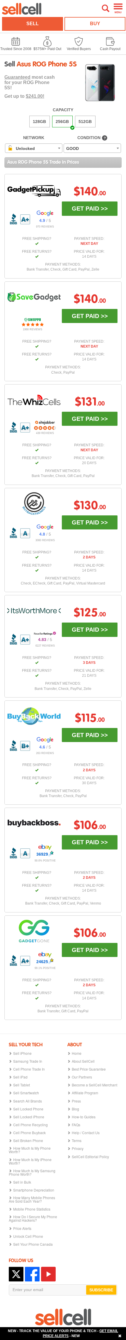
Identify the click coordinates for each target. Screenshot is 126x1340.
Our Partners (82, 1077)
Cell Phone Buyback (29, 1132)
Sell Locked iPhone (28, 1117)
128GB (39, 121)
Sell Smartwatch (26, 1093)
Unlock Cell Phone (28, 1236)
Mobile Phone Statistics (31, 1209)
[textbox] (23, 148)
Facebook (32, 1274)
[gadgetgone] (34, 931)
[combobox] (33, 148)
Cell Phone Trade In (29, 1069)
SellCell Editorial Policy (90, 1156)
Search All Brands (27, 1101)
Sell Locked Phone (28, 1109)
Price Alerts (22, 1228)
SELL (32, 23)
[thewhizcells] (34, 400)
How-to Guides (84, 1117)
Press (76, 1101)
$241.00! (35, 96)
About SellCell (83, 1061)
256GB (62, 121)
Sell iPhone (22, 1053)
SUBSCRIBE (101, 1290)
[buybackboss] (34, 823)
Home (76, 1053)
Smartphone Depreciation (33, 1190)
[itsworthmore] (34, 611)
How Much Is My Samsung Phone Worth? (32, 1172)
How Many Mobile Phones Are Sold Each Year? (32, 1199)
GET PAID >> (90, 208)
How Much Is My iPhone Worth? (30, 1161)
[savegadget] (34, 297)
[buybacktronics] (34, 503)
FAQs (76, 1125)
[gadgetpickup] (34, 190)
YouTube (48, 1274)
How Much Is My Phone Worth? (30, 1149)
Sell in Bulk (22, 1182)
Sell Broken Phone (28, 1140)
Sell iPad (20, 1077)
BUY (95, 23)
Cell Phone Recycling (30, 1125)
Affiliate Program (85, 1093)
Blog (75, 1109)
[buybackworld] (34, 716)
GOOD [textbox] (72, 148)
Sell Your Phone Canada (33, 1244)
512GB (85, 121)
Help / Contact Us (86, 1132)
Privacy (78, 1148)
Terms (76, 1140)
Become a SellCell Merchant (94, 1085)
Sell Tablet (21, 1085)
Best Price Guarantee (89, 1069)
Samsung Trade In (27, 1061)
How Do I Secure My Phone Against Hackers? (33, 1218)
